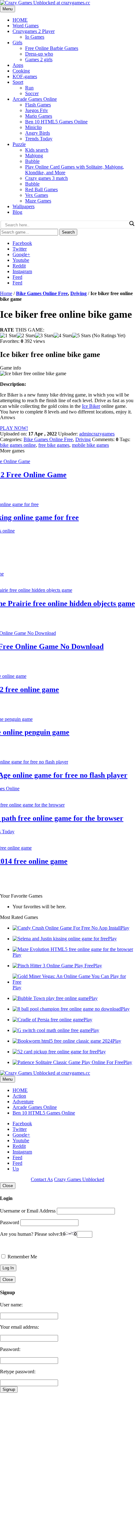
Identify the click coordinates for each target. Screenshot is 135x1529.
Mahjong (34, 155)
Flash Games (38, 104)
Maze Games (38, 200)
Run (29, 87)
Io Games (34, 37)
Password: (10, 1349)
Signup (9, 1389)
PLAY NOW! (14, 428)
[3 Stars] (44, 335)
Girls (17, 42)
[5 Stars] (81, 335)
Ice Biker (91, 406)
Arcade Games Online (35, 99)
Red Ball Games (41, 189)
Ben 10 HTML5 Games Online (56, 121)
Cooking (21, 70)
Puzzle (19, 144)
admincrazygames (97, 433)
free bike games (53, 445)
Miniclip (33, 127)
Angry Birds (37, 133)
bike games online (18, 445)
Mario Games (38, 116)
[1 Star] (8, 335)
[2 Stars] (26, 335)
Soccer (32, 93)
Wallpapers (24, 206)
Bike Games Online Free (42, 293)
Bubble (32, 161)
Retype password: (17, 1371)
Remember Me (21, 1256)
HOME (20, 20)
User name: (11, 1304)
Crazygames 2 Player (34, 31)
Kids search (36, 150)
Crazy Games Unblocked (79, 1179)
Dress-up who (39, 54)
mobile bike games (90, 445)
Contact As (42, 1179)
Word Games (26, 25)
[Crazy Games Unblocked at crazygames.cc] (45, 2)
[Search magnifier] (131, 223)
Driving (78, 293)
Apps (18, 65)
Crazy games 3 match (46, 178)
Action (19, 1096)
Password (9, 1222)
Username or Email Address (28, 1210)
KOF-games (25, 76)
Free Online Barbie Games (51, 48)
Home (6, 293)
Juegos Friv (36, 110)
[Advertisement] (67, 1460)
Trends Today (38, 138)
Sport (18, 82)
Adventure (23, 1101)
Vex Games (36, 195)
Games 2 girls (38, 59)
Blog (17, 212)
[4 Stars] (63, 335)
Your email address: (19, 1327)
